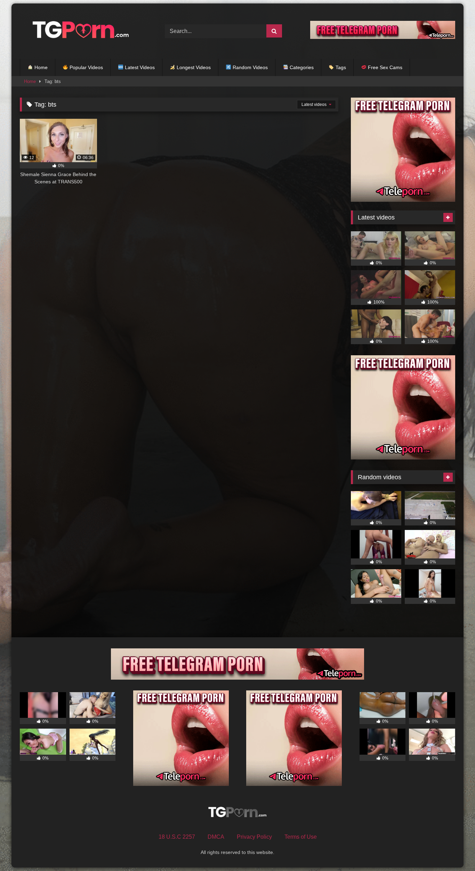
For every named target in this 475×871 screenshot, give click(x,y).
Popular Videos (85, 67)
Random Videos (249, 67)
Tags (340, 67)
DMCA (216, 837)
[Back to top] (453, 850)
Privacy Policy (254, 837)
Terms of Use (300, 837)
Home (40, 67)
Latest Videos (139, 67)
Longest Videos (193, 67)
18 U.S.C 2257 (177, 837)
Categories (301, 67)
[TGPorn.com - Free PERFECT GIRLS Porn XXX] (79, 31)
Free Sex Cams (384, 67)
